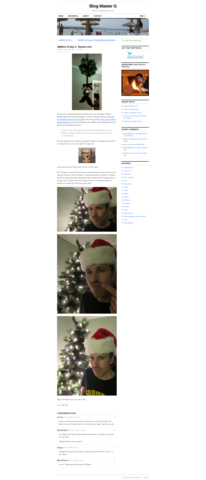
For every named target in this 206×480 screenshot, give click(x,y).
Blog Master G (103, 6)
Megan (60, 447)
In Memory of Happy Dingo (133, 121)
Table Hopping (129, 223)
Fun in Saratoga (129, 177)
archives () (73, 16)
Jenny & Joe (128, 184)
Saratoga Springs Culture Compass (135, 216)
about (86, 16)
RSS (141, 16)
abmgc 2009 (64, 405)
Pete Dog (127, 203)
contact (98, 16)
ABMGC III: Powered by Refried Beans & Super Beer (96, 40)
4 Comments (79, 49)
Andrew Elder (128, 153)
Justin (126, 190)
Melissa (126, 197)
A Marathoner (128, 167)
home (60, 16)
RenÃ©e (126, 206)
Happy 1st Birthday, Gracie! (133, 112)
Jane (125, 180)
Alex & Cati (128, 171)
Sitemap (146, 477)
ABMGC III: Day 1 (65, 40)
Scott (125, 219)
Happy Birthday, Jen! (130, 106)
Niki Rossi (127, 200)
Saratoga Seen (128, 213)
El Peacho (127, 174)
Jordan (126, 187)
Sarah (125, 210)
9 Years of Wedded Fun (131, 109)
